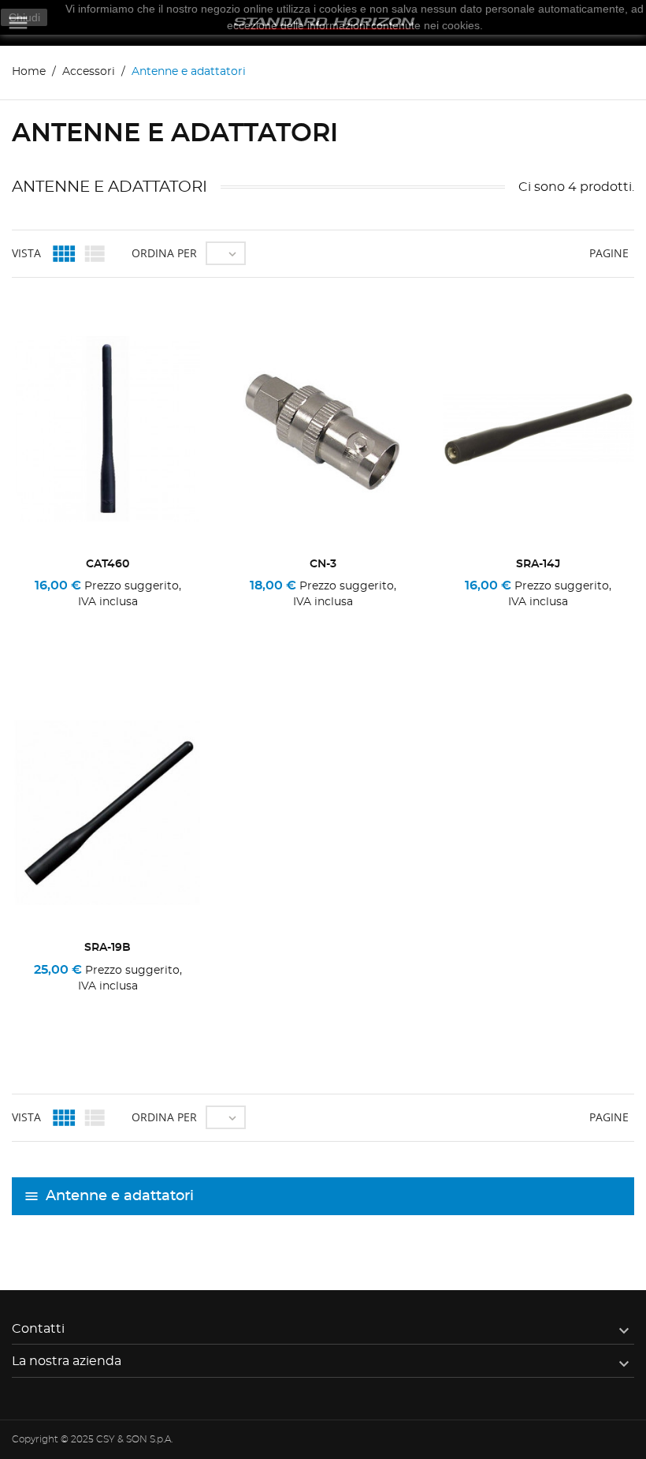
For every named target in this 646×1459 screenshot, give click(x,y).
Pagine (609, 252)
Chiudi (24, 17)
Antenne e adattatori (120, 1196)
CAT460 (107, 564)
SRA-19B (107, 947)
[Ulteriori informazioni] (108, 622)
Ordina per (164, 252)
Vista (26, 252)
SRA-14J (538, 564)
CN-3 (323, 564)
